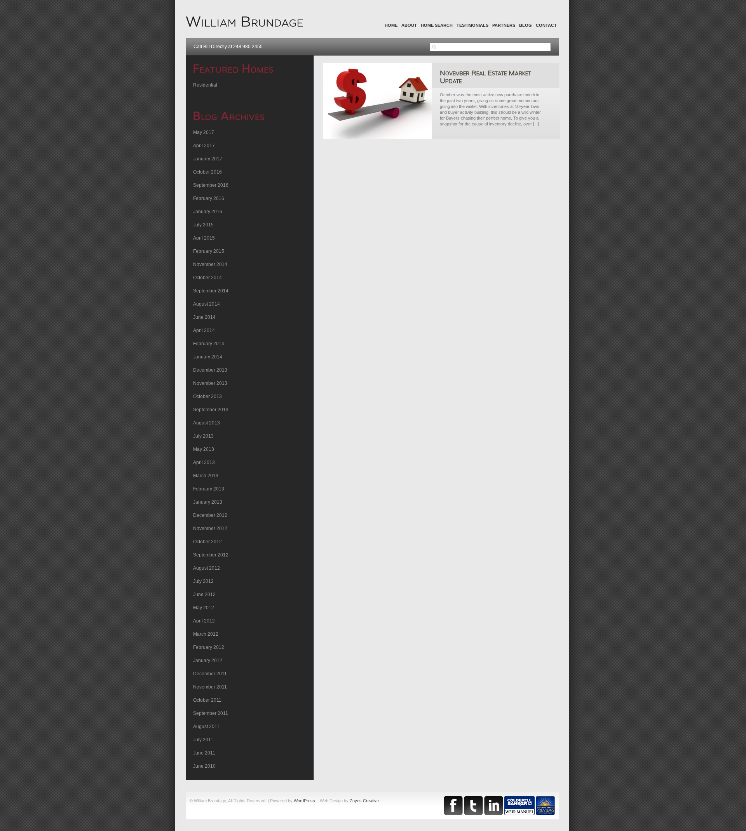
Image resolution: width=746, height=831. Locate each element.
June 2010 (204, 766)
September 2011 (210, 713)
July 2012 (203, 581)
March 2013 (205, 475)
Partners (503, 25)
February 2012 (208, 647)
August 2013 (206, 423)
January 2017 (207, 159)
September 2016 (210, 185)
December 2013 (210, 370)
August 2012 (206, 568)
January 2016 (207, 211)
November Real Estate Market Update (485, 76)
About (409, 25)
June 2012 (204, 594)
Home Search (437, 25)
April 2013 (204, 462)
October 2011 (207, 700)
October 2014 (207, 277)
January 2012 (207, 660)
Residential (205, 85)
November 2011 (210, 687)
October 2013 (207, 396)
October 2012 (207, 541)
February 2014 (208, 343)
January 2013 (207, 502)
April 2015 (204, 238)
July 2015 (203, 225)
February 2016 (208, 198)
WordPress (304, 800)
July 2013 (203, 436)
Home (391, 25)
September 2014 (210, 291)
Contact (546, 25)
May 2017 (203, 132)
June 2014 (204, 317)
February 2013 (208, 489)
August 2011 (206, 726)
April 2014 (204, 330)
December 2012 (210, 515)
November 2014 (210, 264)
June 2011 (204, 753)
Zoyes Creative (364, 800)
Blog (525, 25)
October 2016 (207, 172)
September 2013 (210, 409)
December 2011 (210, 673)
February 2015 (208, 251)
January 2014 (207, 357)
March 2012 (205, 634)
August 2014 (206, 304)
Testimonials (472, 25)
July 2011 (203, 739)
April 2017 (204, 145)
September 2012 (210, 555)
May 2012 (203, 607)
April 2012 (204, 621)
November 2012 (210, 528)
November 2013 (210, 383)
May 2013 (203, 449)
